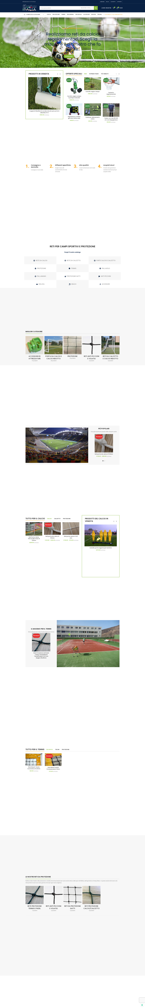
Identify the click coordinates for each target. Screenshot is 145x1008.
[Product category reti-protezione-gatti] (72, 899)
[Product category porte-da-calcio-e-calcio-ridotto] (53, 349)
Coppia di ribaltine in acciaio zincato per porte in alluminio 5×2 (44, 112)
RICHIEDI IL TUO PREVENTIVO (114, 14)
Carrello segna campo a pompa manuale (74, 97)
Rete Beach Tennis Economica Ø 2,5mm (34, 768)
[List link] (40, 260)
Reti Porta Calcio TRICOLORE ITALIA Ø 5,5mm (34, 538)
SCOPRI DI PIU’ (69, 56)
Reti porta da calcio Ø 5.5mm (104, 454)
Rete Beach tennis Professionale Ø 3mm (53, 768)
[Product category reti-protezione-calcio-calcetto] (91, 899)
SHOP (78, 56)
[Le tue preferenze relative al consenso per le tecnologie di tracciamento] (142, 1005)
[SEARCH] (96, 8)
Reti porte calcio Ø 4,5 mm (71, 537)
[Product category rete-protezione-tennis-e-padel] (35, 899)
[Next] (143, 43)
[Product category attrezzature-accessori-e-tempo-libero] (35, 349)
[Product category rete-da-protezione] (72, 348)
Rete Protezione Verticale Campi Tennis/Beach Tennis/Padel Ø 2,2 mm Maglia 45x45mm (41, 655)
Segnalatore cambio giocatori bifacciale (74, 117)
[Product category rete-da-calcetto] (110, 349)
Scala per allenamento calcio (93, 118)
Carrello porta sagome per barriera (101, 548)
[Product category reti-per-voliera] (91, 349)
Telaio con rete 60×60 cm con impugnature (111, 119)
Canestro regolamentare (111, 93)
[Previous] (2, 43)
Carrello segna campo (93, 91)
